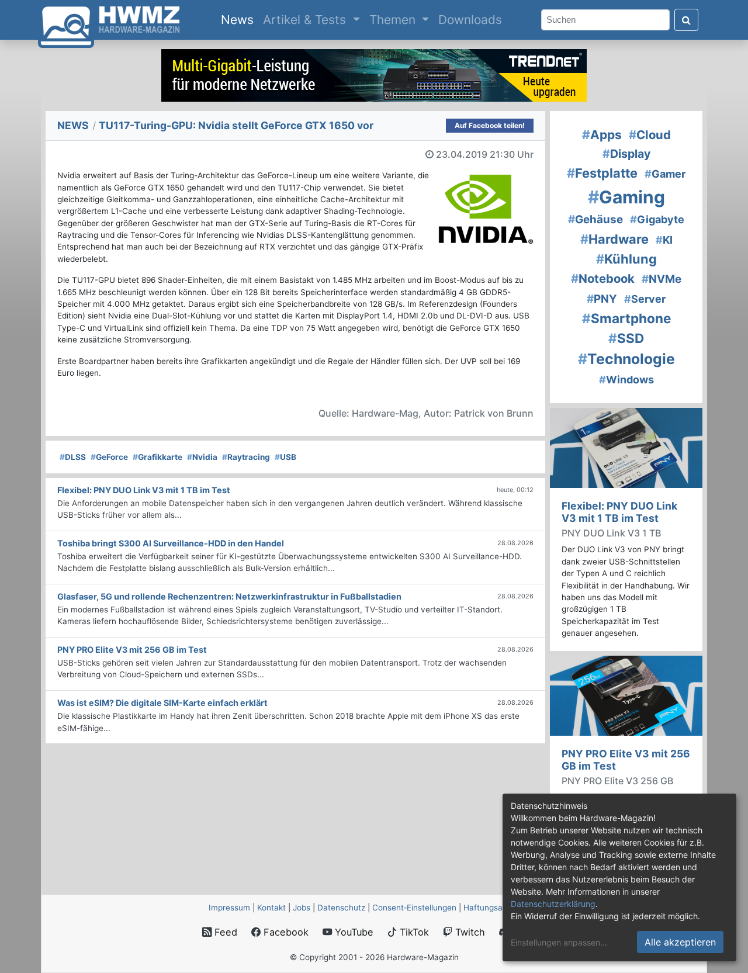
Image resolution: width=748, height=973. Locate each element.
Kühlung (626, 258)
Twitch (468, 932)
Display (626, 154)
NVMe (661, 279)
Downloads (470, 19)
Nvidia (202, 457)
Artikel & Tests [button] (306, 19)
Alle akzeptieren (680, 942)
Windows (626, 379)
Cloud (650, 134)
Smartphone (626, 318)
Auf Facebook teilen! (490, 125)
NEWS (73, 125)
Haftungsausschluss (501, 907)
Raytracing (246, 457)
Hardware (614, 239)
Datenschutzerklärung (553, 904)
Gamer (665, 174)
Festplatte (602, 173)
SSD (626, 338)
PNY (602, 299)
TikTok (413, 932)
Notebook (603, 278)
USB (285, 457)
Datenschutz (341, 907)
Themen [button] (394, 19)
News (239, 19)
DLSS (73, 457)
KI (664, 240)
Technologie (626, 359)
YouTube (352, 932)
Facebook (285, 932)
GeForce (109, 457)
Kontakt (271, 907)
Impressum (229, 907)
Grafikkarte (157, 457)
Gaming (626, 196)
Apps (602, 134)
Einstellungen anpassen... (559, 942)
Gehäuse (595, 219)
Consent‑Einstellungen (414, 907)
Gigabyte (657, 219)
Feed (224, 932)
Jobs (301, 907)
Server (645, 299)
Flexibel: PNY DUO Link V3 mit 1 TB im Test (619, 512)
